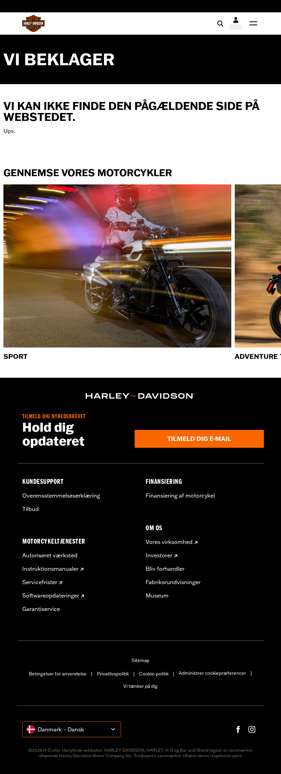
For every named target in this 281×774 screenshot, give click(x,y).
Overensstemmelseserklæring (61, 495)
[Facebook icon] (238, 729)
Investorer (159, 555)
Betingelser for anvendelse (58, 673)
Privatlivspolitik (113, 673)
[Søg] (220, 23)
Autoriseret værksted (49, 555)
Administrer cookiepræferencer (212, 673)
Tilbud (30, 508)
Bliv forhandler (165, 568)
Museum (157, 595)
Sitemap (140, 660)
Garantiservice (41, 608)
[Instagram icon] (252, 729)
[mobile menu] (252, 23)
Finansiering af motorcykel (180, 495)
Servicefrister (39, 582)
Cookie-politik (154, 673)
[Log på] (235, 23)
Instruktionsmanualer (50, 568)
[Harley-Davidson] (140, 396)
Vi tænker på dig (140, 686)
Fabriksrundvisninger (173, 582)
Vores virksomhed (169, 541)
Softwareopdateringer (50, 595)
